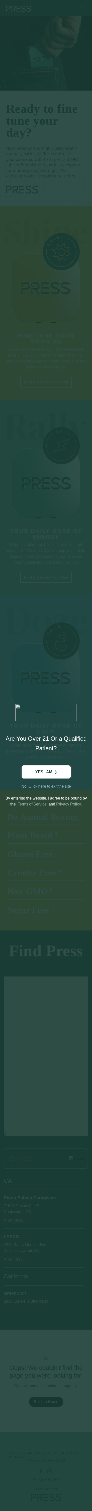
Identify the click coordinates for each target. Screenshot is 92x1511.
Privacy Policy (68, 804)
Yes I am (43, 772)
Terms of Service (32, 804)
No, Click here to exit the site (46, 786)
